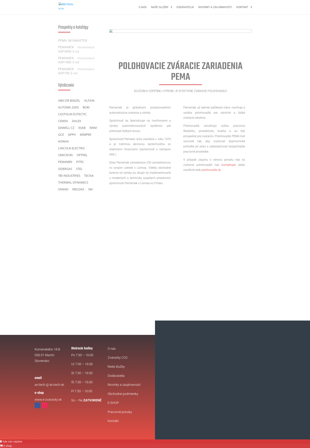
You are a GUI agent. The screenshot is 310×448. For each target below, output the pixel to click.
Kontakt (242, 7)
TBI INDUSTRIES (69, 176)
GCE (61, 135)
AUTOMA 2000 (68, 107)
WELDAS (78, 189)
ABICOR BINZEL (69, 101)
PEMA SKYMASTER (72, 40)
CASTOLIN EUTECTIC (72, 114)
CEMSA (63, 121)
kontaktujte (229, 165)
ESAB (82, 128)
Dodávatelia (185, 7)
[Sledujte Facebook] (37, 405)
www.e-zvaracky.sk (48, 399)
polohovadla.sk (211, 170)
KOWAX (63, 141)
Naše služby (159, 7)
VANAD (63, 189)
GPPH (72, 135)
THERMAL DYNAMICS (73, 182)
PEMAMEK (65, 162)
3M (90, 189)
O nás (143, 7)
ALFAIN (89, 101)
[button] (11, 441)
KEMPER (85, 135)
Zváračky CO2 (118, 357)
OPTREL (82, 155)
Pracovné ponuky (120, 412)
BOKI (86, 107)
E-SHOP (113, 403)
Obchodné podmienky (123, 394)
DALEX (76, 121)
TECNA (89, 176)
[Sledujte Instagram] (45, 405)
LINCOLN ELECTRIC (71, 148)
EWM (93, 128)
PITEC (80, 162)
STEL (79, 169)
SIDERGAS (65, 169)
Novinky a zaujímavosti (215, 7)
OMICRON (65, 155)
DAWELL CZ (66, 128)
